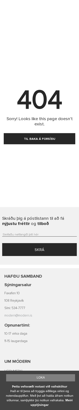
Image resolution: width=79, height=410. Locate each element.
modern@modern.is (18, 315)
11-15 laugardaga (15, 341)
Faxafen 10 (12, 293)
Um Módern (17, 361)
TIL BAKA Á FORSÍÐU (39, 139)
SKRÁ (39, 249)
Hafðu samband (23, 276)
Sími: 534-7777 (14, 308)
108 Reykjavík (14, 300)
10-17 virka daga (15, 333)
